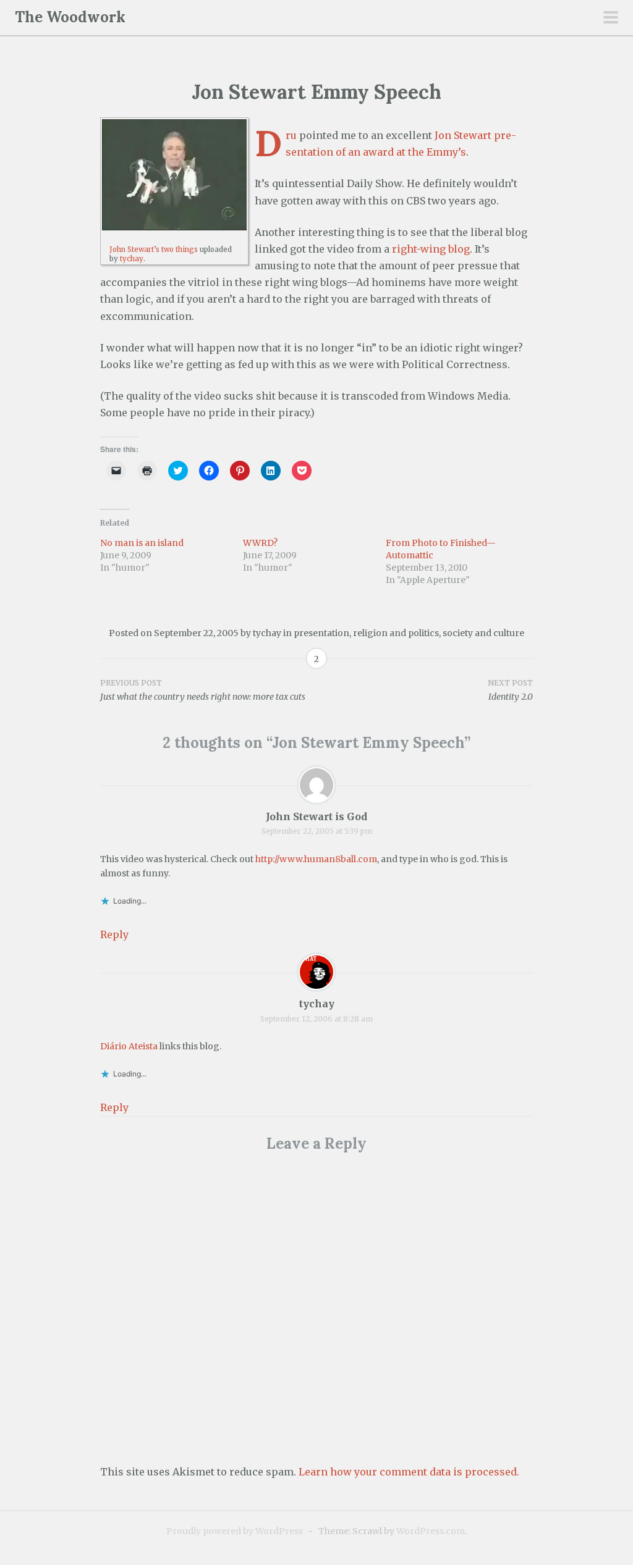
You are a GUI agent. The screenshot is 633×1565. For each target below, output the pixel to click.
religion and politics (396, 633)
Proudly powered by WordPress (234, 1531)
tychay (131, 258)
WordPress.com (430, 1531)
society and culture (483, 633)
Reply (114, 934)
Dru (291, 135)
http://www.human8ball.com (316, 859)
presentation (321, 633)
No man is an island (142, 542)
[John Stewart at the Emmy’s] (174, 174)
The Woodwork (70, 17)
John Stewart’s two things (153, 249)
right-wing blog (431, 249)
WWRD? (260, 542)
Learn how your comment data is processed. (409, 1472)
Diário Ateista (129, 1046)
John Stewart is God (316, 816)
